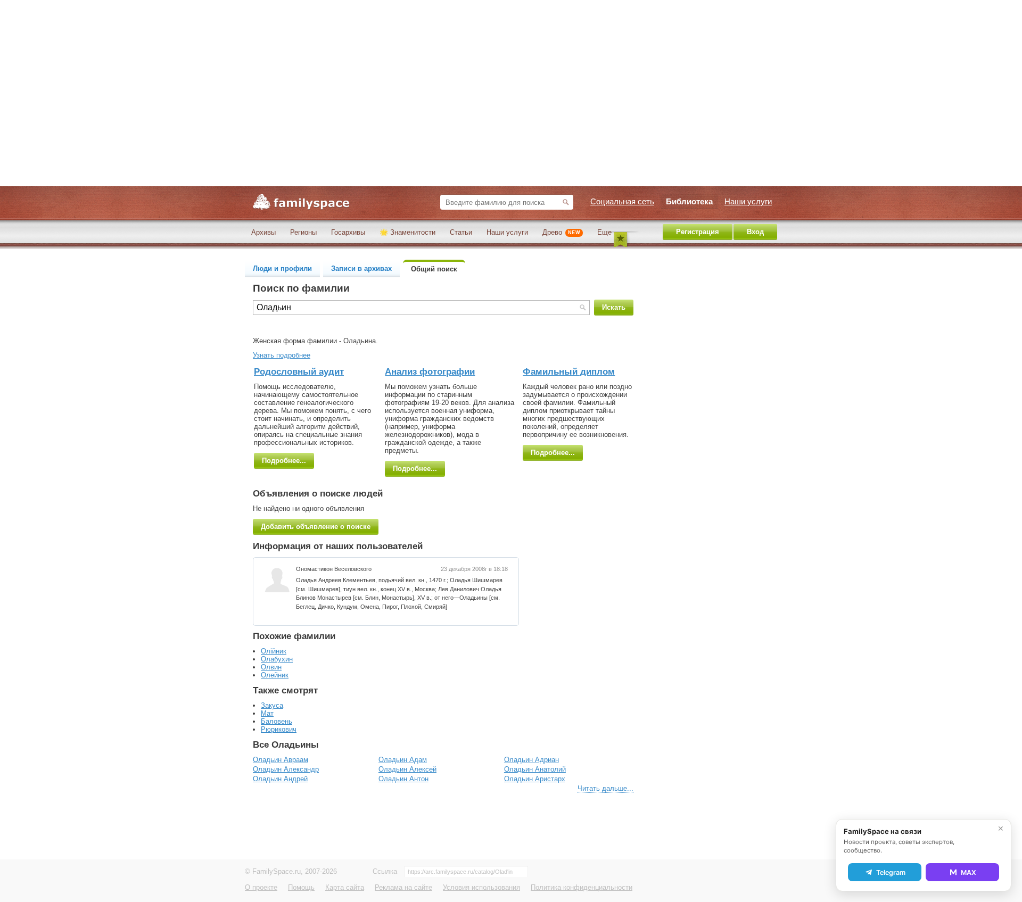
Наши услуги (507, 232)
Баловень (276, 721)
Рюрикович (278, 729)
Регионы (303, 232)
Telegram (890, 872)
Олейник (275, 675)
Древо (561, 232)
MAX (968, 872)
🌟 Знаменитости (407, 232)
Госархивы (348, 232)
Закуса (272, 705)
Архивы (263, 232)
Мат (267, 713)
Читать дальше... (605, 788)
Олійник (273, 651)
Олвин (271, 667)
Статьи (461, 232)
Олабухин (277, 659)
